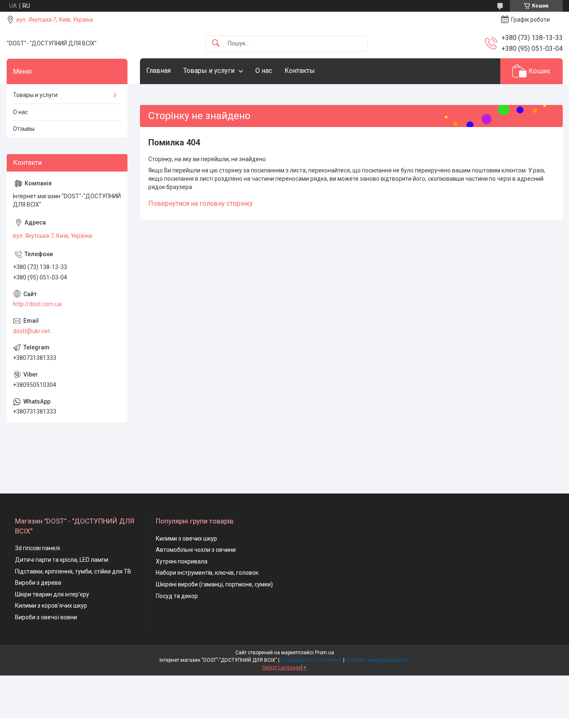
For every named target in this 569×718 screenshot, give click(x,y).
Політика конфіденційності (377, 660)
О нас (263, 71)
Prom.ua (324, 653)
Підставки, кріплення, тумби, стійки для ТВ (73, 571)
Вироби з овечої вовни (46, 617)
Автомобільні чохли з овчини (196, 549)
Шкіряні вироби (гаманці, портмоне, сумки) (214, 584)
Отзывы (24, 128)
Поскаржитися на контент (311, 660)
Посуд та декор (177, 596)
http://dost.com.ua (37, 304)
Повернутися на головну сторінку (200, 203)
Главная (158, 71)
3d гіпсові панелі (37, 548)
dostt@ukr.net (31, 331)
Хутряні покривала (181, 561)
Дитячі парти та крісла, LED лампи (61, 559)
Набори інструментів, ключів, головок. (208, 572)
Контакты (299, 71)
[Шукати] (216, 43)
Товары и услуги (209, 71)
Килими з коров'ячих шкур (51, 605)
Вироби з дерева (38, 582)
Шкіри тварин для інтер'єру (52, 594)
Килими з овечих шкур (186, 538)
